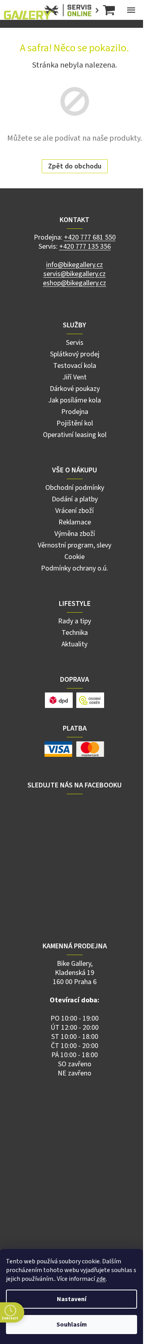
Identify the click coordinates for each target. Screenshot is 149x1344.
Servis (74, 342)
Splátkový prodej (74, 354)
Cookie (74, 556)
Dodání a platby (75, 499)
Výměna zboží (74, 533)
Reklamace (74, 522)
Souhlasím (71, 1324)
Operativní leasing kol (74, 434)
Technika (75, 632)
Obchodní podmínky (74, 487)
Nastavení (71, 1299)
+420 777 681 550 (90, 237)
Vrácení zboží (74, 510)
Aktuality (74, 644)
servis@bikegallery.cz (74, 273)
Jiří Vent (74, 377)
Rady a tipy (74, 621)
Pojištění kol (74, 423)
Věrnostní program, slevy (74, 545)
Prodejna (74, 411)
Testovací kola (74, 365)
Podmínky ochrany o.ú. (74, 568)
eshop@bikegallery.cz (74, 283)
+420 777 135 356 (85, 246)
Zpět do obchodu (74, 166)
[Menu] (131, 10)
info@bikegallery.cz (74, 264)
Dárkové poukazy (75, 388)
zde (101, 1278)
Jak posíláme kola (74, 400)
